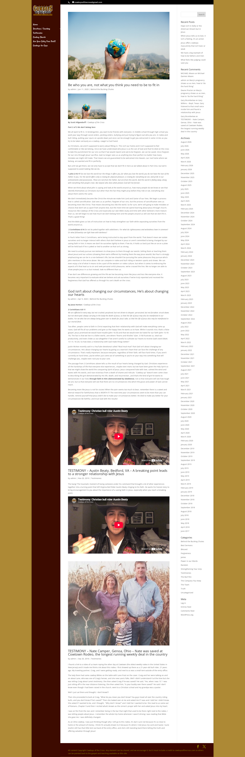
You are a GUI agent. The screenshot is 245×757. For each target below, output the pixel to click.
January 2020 (186, 444)
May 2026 (185, 153)
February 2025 (187, 208)
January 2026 (186, 169)
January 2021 (186, 397)
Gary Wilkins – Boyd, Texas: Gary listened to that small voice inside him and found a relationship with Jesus (192, 106)
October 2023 (186, 267)
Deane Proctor (187, 90)
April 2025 (185, 201)
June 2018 (185, 519)
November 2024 (187, 216)
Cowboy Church (39, 37)
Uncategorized (187, 592)
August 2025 (186, 185)
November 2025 (187, 177)
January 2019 (186, 492)
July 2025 (184, 189)
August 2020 (186, 417)
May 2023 (185, 287)
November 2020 (187, 405)
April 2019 (185, 480)
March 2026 (186, 161)
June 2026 (185, 150)
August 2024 (186, 228)
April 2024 (185, 244)
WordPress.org (187, 615)
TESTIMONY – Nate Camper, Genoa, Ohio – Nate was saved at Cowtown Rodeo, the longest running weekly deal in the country (117, 653)
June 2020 (185, 425)
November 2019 (187, 452)
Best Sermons (187, 545)
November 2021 (187, 358)
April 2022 (185, 338)
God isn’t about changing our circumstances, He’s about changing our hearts (118, 293)
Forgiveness (186, 553)
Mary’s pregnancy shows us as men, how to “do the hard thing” (193, 83)
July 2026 (184, 146)
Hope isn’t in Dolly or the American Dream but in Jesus (191, 29)
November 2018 (187, 499)
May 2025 (185, 197)
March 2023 (186, 295)
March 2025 (186, 205)
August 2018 (186, 511)
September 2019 (188, 460)
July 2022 (184, 326)
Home (35, 25)
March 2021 (186, 389)
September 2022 (188, 319)
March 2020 (186, 436)
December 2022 (187, 307)
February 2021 (187, 393)
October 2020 (186, 409)
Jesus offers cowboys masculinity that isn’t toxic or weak (193, 46)
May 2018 (185, 523)
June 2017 (185, 531)
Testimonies (37, 33)
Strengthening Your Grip (191, 569)
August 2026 (186, 142)
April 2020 (185, 433)
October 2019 (186, 456)
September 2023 (188, 271)
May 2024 (185, 240)
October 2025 (186, 181)
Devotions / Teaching (41, 29)
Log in (183, 603)
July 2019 (184, 468)
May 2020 (185, 429)
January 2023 (186, 303)
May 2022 (185, 334)
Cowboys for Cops (40, 46)
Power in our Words (189, 561)
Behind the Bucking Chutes (102, 89)
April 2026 (185, 157)
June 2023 (185, 283)
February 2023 (187, 299)
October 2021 (186, 362)
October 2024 (186, 220)
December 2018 (187, 495)
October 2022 (186, 315)
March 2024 (186, 248)
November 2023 (187, 263)
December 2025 (187, 173)
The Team (185, 584)
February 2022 (187, 346)
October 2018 (186, 503)
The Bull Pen (186, 577)
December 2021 (187, 354)
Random (184, 565)
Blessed (184, 549)
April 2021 (185, 385)
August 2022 (186, 322)
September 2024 (188, 224)
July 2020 (184, 421)
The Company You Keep (191, 580)
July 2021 (184, 374)
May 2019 (185, 476)
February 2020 (187, 440)
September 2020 (188, 413)
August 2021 (186, 370)
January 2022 (186, 350)
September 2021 (188, 366)
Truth (183, 588)
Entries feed (186, 607)
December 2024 (187, 212)
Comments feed (187, 611)
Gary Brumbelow (188, 100)
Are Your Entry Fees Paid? (44, 41)
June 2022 (185, 330)
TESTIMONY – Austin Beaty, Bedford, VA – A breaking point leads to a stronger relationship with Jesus (117, 472)
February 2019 (187, 488)
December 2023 (187, 260)
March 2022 (186, 342)
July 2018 (184, 515)
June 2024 (185, 236)
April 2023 (185, 291)
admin (73, 89)
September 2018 (188, 507)
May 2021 (185, 381)
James (183, 557)
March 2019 (186, 484)
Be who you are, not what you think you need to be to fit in (113, 85)
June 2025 (185, 193)
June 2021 (185, 378)
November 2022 (187, 311)
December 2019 (187, 448)
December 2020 (187, 401)
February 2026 (187, 165)
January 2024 (186, 256)
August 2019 (186, 464)
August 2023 (186, 275)
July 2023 (184, 279)
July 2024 (184, 232)
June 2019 (185, 472)
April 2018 (185, 527)
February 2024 (187, 252)
